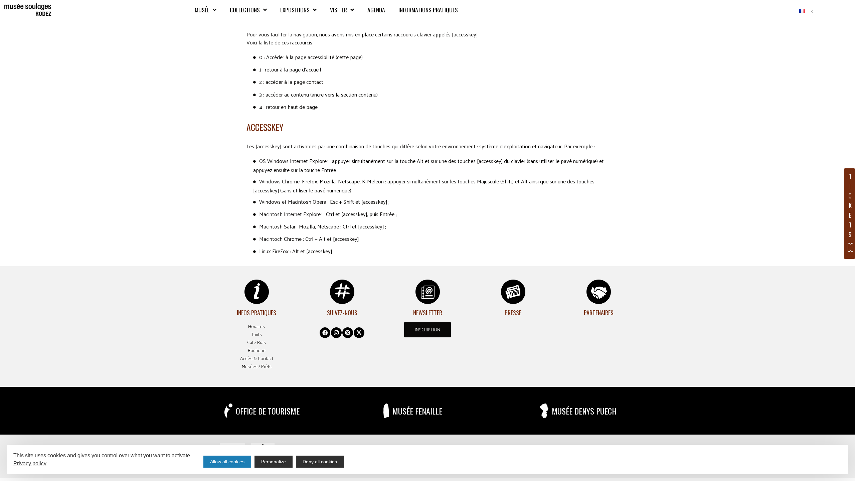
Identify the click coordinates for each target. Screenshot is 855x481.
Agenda (376, 9)
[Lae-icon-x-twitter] (359, 332)
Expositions (295, 9)
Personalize (273, 461)
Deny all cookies (320, 461)
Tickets (850, 205)
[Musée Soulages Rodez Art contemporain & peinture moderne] (27, 10)
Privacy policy (29, 463)
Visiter (338, 9)
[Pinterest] (347, 332)
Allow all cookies (227, 461)
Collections (245, 9)
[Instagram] (336, 332)
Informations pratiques (428, 9)
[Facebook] (325, 332)
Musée (202, 9)
